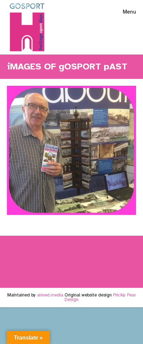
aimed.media (50, 295)
